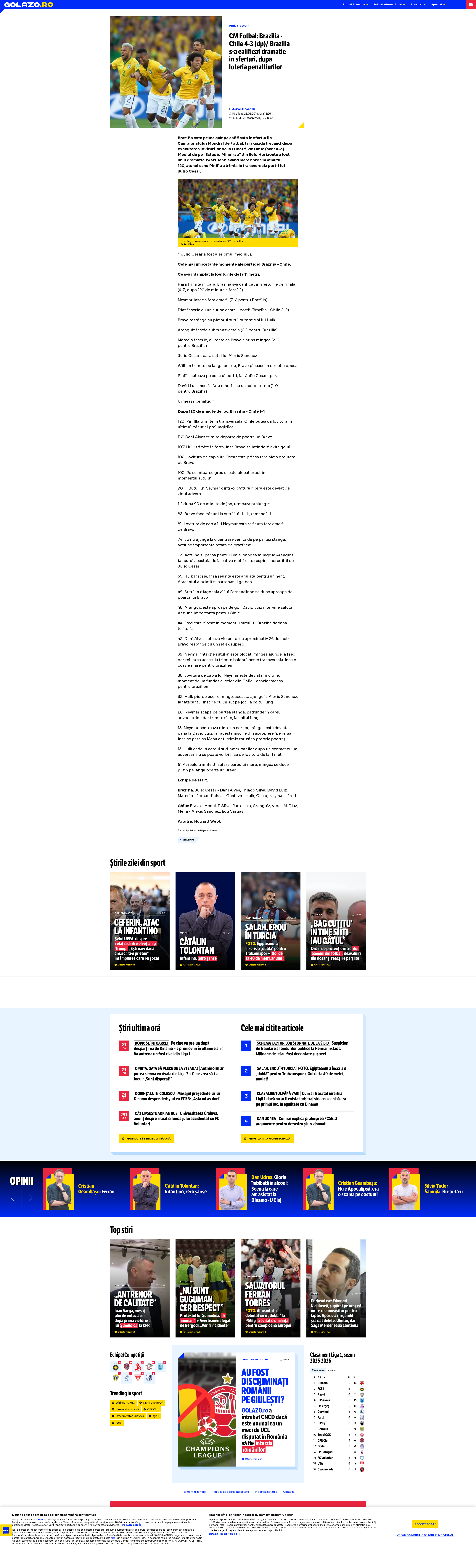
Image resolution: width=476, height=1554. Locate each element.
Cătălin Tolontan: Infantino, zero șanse (173, 1189)
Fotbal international (388, 4)
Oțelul (321, 1446)
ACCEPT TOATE (425, 1524)
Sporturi (416, 4)
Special (436, 4)
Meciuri (332, 1370)
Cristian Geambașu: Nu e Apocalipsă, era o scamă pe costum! (346, 1189)
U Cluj (321, 1423)
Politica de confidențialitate (230, 1491)
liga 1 (155, 1416)
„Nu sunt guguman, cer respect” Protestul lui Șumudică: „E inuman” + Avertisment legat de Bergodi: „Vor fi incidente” (205, 1288)
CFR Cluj (152, 1409)
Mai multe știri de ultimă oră (148, 1138)
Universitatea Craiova (130, 1416)
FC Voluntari (325, 1458)
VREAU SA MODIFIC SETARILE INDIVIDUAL (425, 1535)
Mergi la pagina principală (269, 1138)
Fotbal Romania (354, 4)
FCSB (321, 1389)
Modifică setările (266, 1491)
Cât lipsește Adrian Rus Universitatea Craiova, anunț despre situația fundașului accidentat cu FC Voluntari (175, 1118)
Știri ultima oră (139, 1028)
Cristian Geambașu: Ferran (86, 1189)
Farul (321, 1417)
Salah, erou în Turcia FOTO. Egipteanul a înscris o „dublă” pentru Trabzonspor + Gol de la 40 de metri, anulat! (270, 921)
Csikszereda (325, 1469)
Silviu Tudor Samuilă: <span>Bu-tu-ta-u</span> (432, 1189)
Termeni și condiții (194, 1491)
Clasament (318, 1370)
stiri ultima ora (125, 1402)
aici (113, 1538)
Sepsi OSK (324, 1435)
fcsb (119, 1422)
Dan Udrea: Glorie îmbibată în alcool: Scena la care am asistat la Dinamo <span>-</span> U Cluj (259, 1189)
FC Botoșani (325, 1452)
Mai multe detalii (130, 1525)
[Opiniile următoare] (30, 1198)
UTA (320, 1464)
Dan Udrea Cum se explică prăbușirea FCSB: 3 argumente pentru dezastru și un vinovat (297, 1121)
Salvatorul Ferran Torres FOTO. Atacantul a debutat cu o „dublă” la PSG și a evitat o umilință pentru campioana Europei (270, 1288)
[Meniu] (471, 4)
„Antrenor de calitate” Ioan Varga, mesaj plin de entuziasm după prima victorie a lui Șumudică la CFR (140, 1288)
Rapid (321, 1394)
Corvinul (323, 1412)
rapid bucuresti (153, 1402)
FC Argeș (323, 1406)
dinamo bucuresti (127, 1409)
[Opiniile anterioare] (13, 1198)
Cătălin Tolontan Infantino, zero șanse (205, 921)
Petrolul (323, 1429)
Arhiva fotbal (238, 25)
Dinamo (323, 1383)
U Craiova (324, 1400)
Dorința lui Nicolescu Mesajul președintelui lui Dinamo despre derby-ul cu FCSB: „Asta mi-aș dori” (175, 1096)
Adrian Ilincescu (243, 109)
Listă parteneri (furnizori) (224, 1534)
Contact (288, 1491)
